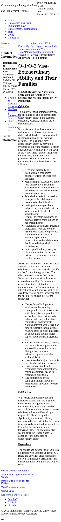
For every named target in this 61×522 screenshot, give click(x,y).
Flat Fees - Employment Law (14, 114)
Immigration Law (33, 43)
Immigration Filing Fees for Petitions (15, 481)
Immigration (30, 52)
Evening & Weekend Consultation (14, 102)
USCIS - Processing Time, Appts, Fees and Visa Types (38, 46)
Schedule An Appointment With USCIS (17, 475)
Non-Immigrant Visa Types (15, 494)
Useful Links (7, 491)
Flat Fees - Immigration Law (14, 125)
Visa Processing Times (13, 487)
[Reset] (2, 47)
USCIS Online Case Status (15, 470)
